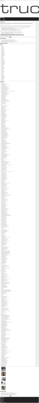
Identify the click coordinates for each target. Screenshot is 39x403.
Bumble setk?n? (3, 127)
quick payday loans (3, 292)
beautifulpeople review (3, 113)
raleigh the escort (3, 293)
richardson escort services (4, 296)
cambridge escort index (4, 129)
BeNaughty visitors (3, 114)
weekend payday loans (3, 358)
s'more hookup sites (3, 301)
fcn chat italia (2, 181)
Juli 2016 (2, 72)
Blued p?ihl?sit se (3, 124)
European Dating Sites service (4, 175)
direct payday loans (3, 164)
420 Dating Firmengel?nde (4, 84)
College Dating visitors (3, 153)
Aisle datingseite (3, 98)
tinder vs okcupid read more (4, 342)
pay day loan (2, 272)
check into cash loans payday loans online (6, 143)
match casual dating (3, 237)
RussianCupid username (4, 300)
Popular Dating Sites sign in (4, 286)
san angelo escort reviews (4, 305)
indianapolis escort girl (3, 206)
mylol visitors (2, 250)
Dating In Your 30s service (4, 159)
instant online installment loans (4, 211)
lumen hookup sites (3, 235)
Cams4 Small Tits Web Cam (4, 130)
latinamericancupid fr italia (4, 222)
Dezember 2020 (3, 60)
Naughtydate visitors (3, 255)
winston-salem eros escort (4, 362)
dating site (2, 160)
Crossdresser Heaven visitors (4, 156)
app (1, 104)
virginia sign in (2, 355)
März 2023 (2, 51)
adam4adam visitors (3, 86)
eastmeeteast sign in (3, 166)
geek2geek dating (3, 191)
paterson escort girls (3, 271)
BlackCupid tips (3, 121)
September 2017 (3, 68)
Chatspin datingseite (3, 141)
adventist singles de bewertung (4, 92)
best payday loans (3, 117)
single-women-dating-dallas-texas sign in (5, 315)
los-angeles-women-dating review (5, 230)
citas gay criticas (3, 149)
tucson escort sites (3, 349)
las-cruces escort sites (3, 221)
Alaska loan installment (3, 99)
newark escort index (3, 256)
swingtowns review (3, 335)
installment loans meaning (4, 209)
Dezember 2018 (3, 62)
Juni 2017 (2, 70)
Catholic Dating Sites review (4, 135)
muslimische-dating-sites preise (4, 248)
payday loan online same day (4, 276)
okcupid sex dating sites (4, 262)
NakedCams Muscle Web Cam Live (5, 253)
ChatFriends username (3, 139)
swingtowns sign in (3, 336)
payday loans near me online (4, 279)
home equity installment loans (4, 200)
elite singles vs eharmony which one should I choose (7, 171)
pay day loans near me (3, 273)
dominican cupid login (3, 165)
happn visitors (2, 197)
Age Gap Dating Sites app (4, 96)
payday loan (2, 274)
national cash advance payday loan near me (6, 254)
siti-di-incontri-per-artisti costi (4, 318)
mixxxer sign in (3, 245)
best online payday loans (4, 116)
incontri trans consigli (3, 205)
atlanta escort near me (3, 108)
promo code (2, 288)
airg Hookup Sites (3, 97)
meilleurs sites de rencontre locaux (5, 241)
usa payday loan (3, 352)
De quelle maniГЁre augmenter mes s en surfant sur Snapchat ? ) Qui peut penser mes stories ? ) (16, 23)
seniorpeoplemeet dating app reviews (5, 310)
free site (2, 187)
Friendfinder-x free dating (4, 188)
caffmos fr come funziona (4, 128)
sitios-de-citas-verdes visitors (4, 319)
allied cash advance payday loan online (5, 101)
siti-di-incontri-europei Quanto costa (5, 317)
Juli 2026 (2, 46)
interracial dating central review (4, 214)
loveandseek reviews (3, 232)
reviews (2, 295)
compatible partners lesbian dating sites (5, 154)
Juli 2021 (2, 56)
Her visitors (2, 198)
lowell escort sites (3, 234)
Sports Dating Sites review (4, 324)
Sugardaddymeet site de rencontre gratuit (5, 329)
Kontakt (4, 20)
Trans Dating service (3, 345)
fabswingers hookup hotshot (4, 177)
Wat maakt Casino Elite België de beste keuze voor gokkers (7, 39)
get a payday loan (3, 193)
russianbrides (2, 299)
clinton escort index (3, 152)
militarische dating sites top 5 (4, 242)
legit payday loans (3, 223)
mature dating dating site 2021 (4, 238)
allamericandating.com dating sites (5, 100)
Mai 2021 (2, 57)
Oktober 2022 (2, 54)
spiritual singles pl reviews (4, 323)
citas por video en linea (3, 151)
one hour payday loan (3, 264)
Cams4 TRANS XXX (3, 131)
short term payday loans (4, 312)
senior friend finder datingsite (4, 308)
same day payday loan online (4, 303)
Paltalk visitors (3, 270)
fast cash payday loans (3, 179)
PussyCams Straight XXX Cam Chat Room (5, 291)
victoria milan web (3, 353)
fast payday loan (3, 180)
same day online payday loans (4, 302)
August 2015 (2, 78)
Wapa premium (3, 356)
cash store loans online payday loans (5, 134)
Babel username (3, 109)
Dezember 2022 (3, 53)
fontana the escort (3, 185)
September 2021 (3, 55)
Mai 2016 (2, 73)
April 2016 (2, 74)
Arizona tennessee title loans (4, 106)
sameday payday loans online (4, 304)
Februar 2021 (2, 59)
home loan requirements (4, 201)
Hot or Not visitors (3, 202)
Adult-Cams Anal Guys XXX (4, 87)
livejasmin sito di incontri (4, 225)
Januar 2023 (2, 52)
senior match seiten (3, 309)
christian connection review (4, 146)
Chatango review (3, 138)
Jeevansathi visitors (3, 216)
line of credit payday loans (4, 224)
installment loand (3, 207)
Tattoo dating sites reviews (4, 337)
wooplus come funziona (4, 363)
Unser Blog (4, 19)
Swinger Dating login (3, 333)
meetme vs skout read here (4, 240)
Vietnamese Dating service (4, 354)
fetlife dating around (3, 182)
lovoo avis (2, 233)
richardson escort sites (3, 297)
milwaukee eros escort (3, 244)
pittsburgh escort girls (3, 285)
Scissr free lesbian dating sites (4, 306)
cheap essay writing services (4, 142)
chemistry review (3, 144)
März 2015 (2, 79)
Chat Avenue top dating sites (4, 137)
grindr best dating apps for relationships (5, 195)
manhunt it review (3, 236)
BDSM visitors (2, 112)
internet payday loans (3, 213)
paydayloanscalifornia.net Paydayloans (5, 282)
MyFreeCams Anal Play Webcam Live (5, 249)
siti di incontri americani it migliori (5, 316)
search (2, 307)
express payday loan (3, 176)
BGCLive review (3, 119)
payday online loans (3, 281)
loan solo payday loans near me (4, 226)
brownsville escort (3, 125)
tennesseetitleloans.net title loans (5, 339)
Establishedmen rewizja (3, 174)
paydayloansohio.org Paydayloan (5, 283)
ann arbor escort (3, 103)
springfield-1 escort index (4, 326)
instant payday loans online (4, 212)
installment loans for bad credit (4, 208)
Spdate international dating (4, 321)
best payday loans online (4, 118)
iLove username (3, 204)
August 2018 (2, 64)
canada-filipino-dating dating (4, 132)
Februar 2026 (2, 49)
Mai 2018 (2, 65)
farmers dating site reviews (4, 178)
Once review (2, 263)
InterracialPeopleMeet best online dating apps (6, 215)
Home (3, 18)
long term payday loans (3, 229)
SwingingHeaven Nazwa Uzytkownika (5, 334)
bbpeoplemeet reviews (3, 111)
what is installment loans (4, 359)
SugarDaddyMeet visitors (4, 330)
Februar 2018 (2, 67)
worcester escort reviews (4, 364)
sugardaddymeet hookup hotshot (5, 328)
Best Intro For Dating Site (4, 115)
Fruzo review (2, 189)
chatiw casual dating (3, 140)
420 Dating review (3, 85)
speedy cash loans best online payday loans (6, 322)
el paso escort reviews (3, 170)
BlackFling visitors (3, 122)
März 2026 (2, 48)
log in (2, 228)
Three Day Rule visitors (3, 340)
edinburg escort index (3, 169)
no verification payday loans (4, 258)
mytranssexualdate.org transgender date (5, 251)
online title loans (3, 267)
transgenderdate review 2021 (4, 346)
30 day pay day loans (3, 83)
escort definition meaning (4, 173)
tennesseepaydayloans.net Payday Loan (5, 338)
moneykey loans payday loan (4, 247)
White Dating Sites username (4, 360)
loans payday (2, 227)
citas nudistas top (3, 150)
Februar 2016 (2, 75)
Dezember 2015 (3, 76)
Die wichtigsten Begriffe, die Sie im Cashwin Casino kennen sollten (8, 40)
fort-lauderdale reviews (3, 186)
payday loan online (3, 275)
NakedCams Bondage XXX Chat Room (5, 252)
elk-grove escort (3, 172)
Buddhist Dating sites (3, 126)
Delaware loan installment (4, 161)
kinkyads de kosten (3, 219)
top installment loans (3, 344)
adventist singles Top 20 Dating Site (5, 93)
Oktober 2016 (2, 71)
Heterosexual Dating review (4, 199)
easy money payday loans (4, 167)
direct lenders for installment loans (5, 162)
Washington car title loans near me (5, 357)
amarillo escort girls (3, 102)
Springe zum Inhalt (2, 0)
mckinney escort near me (4, 239)
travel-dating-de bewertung (4, 347)
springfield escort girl (3, 325)
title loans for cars (3, 343)
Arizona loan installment (4, 105)
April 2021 (2, 58)
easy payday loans (3, 168)
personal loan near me (3, 284)
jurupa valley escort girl (3, 217)
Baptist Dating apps (3, 110)
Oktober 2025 (2, 50)
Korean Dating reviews (3, 220)
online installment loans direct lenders (5, 266)
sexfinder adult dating (3, 311)
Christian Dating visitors (4, 147)
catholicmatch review (3, 136)
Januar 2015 (2, 80)
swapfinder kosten (3, 331)
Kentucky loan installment (4, 218)
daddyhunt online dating (4, 157)
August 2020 (2, 61)
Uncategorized (3, 351)
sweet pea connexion (3, 332)
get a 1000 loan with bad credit (4, 192)
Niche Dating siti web (3, 257)
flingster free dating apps (4, 184)
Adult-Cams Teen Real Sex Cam (4, 89)
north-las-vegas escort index (4, 259)
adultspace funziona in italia (4, 90)
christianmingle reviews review (4, 148)
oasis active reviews (3, 260)
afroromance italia (3, 95)
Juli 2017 (2, 69)
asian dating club (3, 107)
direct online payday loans (4, 163)
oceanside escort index (3, 261)
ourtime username (3, 269)
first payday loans (3, 183)
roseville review (3, 298)
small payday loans (3, 320)
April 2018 (2, 66)
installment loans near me (4, 210)
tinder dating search (3, 341)
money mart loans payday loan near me (5, 246)
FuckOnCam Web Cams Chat (4, 190)
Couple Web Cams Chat (4, 155)
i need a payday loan (3, 203)
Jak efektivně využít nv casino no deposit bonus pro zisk (7, 41)
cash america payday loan (4, 133)
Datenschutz (2, 401)
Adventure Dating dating (4, 94)
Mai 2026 (2, 47)
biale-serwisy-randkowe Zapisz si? (5, 120)
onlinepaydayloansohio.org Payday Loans (5, 268)
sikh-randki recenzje (3, 314)
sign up (2, 313)
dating (2, 158)
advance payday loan (3, 91)
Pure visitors (2, 289)
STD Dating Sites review (4, 327)
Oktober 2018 (2, 63)
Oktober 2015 (2, 77)
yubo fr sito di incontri (3, 365)
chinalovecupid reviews (3, 145)
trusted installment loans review (4, 348)
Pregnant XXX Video (3, 287)
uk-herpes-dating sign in (4, 350)
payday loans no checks (4, 280)
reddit (2, 294)
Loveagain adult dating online (4, 231)
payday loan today (3, 277)
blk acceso (2, 123)
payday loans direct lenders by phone (5, 278)
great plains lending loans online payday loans (6, 194)
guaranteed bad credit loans (4, 196)
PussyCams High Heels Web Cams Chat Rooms (6, 290)
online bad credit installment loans (5, 265)
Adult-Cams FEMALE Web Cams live (5, 88)
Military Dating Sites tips (4, 243)
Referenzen (2, 399)
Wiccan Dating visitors (3, 361)
